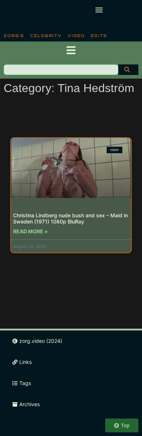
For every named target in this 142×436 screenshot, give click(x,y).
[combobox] (61, 69)
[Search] (128, 69)
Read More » (30, 231)
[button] (99, 10)
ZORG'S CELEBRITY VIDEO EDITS (55, 35)
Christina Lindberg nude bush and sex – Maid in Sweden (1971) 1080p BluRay (70, 218)
